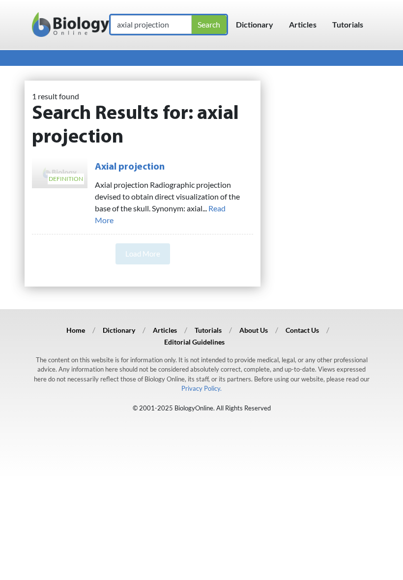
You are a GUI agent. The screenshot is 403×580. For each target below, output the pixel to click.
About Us (253, 330)
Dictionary (254, 24)
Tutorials (347, 24)
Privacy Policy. (201, 388)
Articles (303, 24)
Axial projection (130, 167)
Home (75, 330)
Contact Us (302, 330)
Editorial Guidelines (194, 342)
